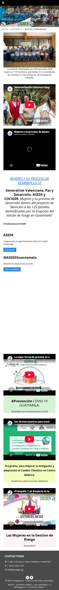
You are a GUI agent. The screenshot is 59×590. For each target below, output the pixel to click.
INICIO (5, 29)
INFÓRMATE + (20, 587)
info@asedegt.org (15, 569)
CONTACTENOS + (37, 587)
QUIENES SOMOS (24, 584)
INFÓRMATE (16, 29)
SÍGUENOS (10, 249)
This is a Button (12, 269)
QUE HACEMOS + (42, 584)
